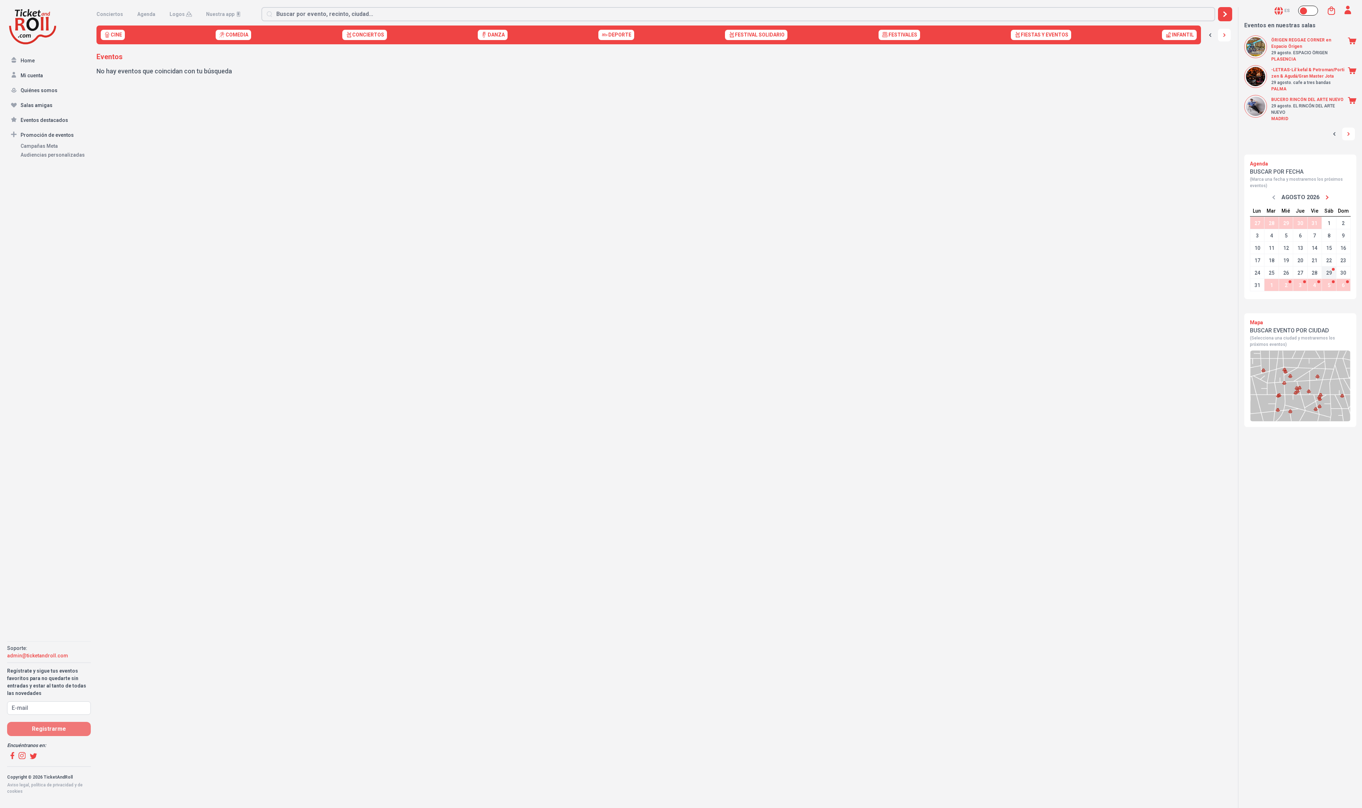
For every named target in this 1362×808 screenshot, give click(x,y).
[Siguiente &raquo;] (1224, 35)
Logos (177, 14)
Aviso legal (18, 784)
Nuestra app (220, 14)
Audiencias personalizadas (53, 155)
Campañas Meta (39, 146)
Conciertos (109, 14)
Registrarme (49, 728)
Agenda (146, 14)
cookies (15, 791)
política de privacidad (52, 784)
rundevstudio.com (57, 797)
